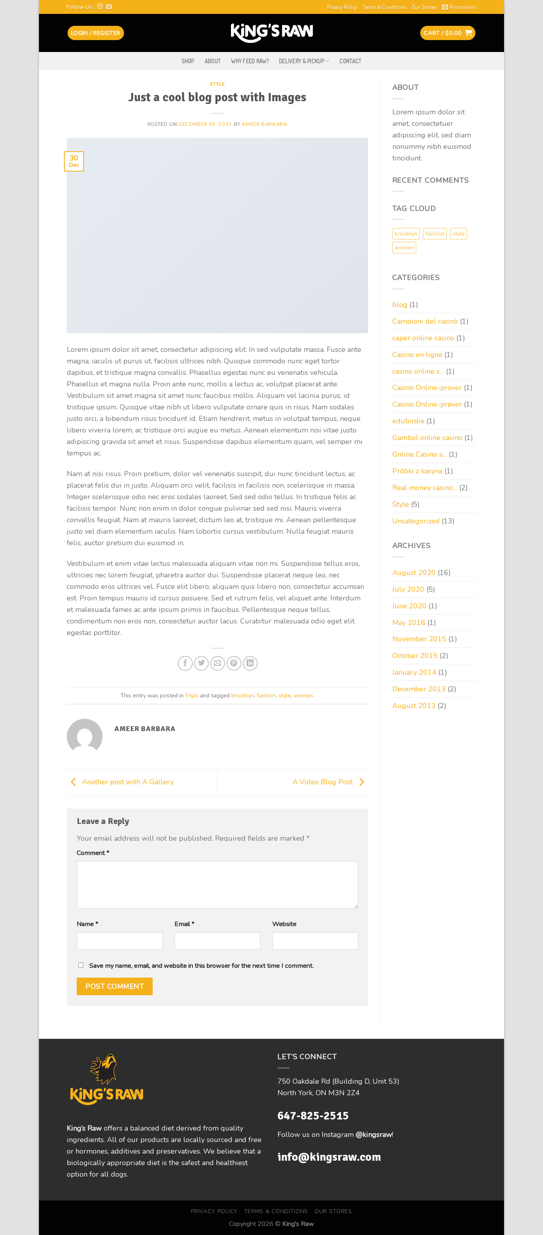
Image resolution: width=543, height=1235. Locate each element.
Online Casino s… (419, 454)
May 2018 (408, 622)
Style (217, 84)
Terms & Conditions (384, 6)
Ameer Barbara (264, 124)
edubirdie (408, 421)
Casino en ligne (417, 354)
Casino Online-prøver (427, 404)
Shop (188, 60)
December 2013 (419, 689)
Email (184, 924)
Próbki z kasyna (417, 471)
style (285, 695)
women (303, 695)
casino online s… (418, 371)
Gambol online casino (427, 437)
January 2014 (414, 672)
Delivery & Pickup (301, 60)
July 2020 (408, 589)
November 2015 (419, 639)
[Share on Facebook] (185, 663)
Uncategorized (416, 521)
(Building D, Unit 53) (365, 1081)
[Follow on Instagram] (100, 7)
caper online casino (423, 338)
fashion (266, 695)
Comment (93, 853)
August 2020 (414, 572)
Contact (350, 60)
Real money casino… (424, 487)
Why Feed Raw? (250, 60)
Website (284, 924)
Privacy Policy (342, 6)
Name (87, 924)
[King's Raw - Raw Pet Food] (271, 33)
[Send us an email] (109, 7)
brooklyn (242, 695)
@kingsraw (374, 1134)
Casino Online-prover (427, 387)
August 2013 (414, 705)
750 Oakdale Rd (304, 1081)
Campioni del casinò (425, 321)
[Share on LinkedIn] (250, 663)
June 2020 (409, 606)
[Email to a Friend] (217, 663)
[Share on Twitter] (201, 663)
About (213, 60)
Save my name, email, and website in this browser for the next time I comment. (201, 965)
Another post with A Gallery (127, 782)
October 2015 (415, 655)
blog (399, 304)
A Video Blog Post (324, 782)
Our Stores (424, 6)
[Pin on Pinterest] (234, 663)
